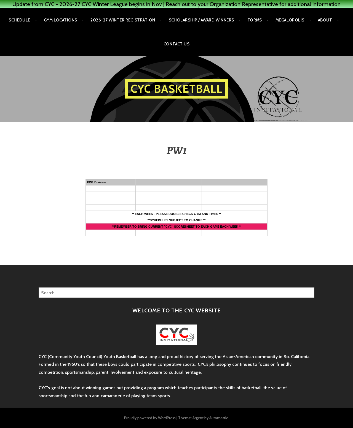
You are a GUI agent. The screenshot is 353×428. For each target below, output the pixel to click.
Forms (255, 20)
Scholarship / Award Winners (201, 20)
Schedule (19, 20)
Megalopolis (290, 20)
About (325, 20)
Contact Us (177, 44)
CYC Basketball (176, 89)
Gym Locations (60, 20)
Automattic (218, 417)
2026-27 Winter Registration (122, 20)
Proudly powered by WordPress (150, 417)
